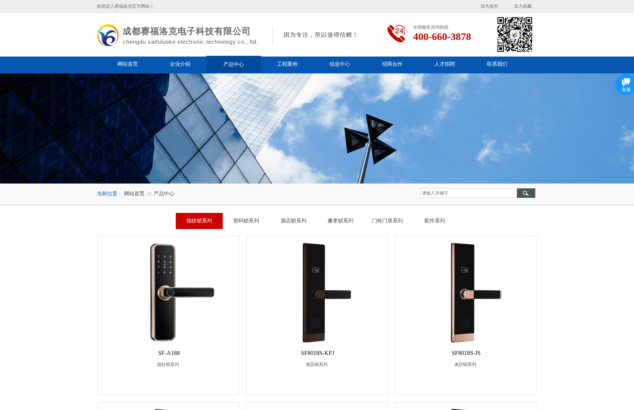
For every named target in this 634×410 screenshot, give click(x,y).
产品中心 (233, 64)
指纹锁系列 (168, 364)
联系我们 (497, 64)
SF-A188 (169, 353)
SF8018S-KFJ (317, 353)
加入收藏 (523, 6)
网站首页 (127, 64)
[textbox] (468, 193)
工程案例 (287, 64)
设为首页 (489, 6)
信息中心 (339, 64)
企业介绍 (180, 64)
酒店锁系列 (317, 364)
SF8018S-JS (466, 353)
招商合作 (392, 64)
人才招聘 (444, 64)
